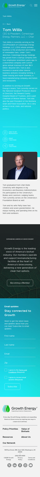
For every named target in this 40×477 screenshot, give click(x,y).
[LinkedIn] (15, 465)
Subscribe (12, 386)
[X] (9, 465)
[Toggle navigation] (35, 5)
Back (9, 24)
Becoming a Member (20, 283)
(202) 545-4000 (20, 456)
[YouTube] (31, 465)
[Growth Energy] (14, 5)
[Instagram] (25, 465)
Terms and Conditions (31, 458)
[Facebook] (20, 465)
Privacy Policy (20, 458)
